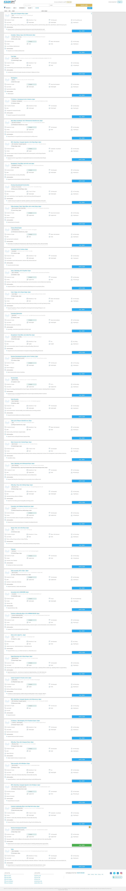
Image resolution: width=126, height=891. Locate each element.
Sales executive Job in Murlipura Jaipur (20, 763)
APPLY (89, 8)
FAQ (102, 874)
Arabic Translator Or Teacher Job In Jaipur (21, 677)
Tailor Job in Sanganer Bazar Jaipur (19, 13)
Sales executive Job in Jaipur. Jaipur (19, 570)
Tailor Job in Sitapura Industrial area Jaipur (21, 420)
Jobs (9, 10)
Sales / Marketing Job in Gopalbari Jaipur (21, 270)
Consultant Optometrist (16, 313)
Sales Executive (14, 399)
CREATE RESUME (80, 873)
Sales (12, 849)
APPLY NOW (82, 74)
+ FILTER (37, 7)
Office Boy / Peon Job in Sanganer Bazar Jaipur (22, 742)
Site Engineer (14, 77)
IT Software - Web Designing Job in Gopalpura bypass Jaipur (25, 720)
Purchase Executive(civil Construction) (20, 185)
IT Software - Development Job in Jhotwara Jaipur (23, 99)
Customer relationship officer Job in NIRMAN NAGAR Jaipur (25, 613)
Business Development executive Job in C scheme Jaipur (24, 356)
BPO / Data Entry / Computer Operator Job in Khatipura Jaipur (25, 785)
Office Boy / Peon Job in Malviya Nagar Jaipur (22, 485)
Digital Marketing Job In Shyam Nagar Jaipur (21, 656)
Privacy (99, 874)
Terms (96, 874)
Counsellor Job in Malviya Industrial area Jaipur (22, 506)
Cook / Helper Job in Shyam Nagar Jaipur (21, 292)
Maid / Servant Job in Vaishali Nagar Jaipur (21, 442)
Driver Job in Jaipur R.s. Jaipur (18, 635)
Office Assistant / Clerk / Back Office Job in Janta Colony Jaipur (26, 206)
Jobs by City (7, 873)
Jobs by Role (37, 873)
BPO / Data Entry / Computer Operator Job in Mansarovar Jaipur (26, 699)
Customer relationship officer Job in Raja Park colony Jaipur (25, 806)
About (89, 874)
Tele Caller (13, 56)
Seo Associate (14, 377)
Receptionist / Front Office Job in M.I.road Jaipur (22, 163)
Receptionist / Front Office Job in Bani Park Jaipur (23, 335)
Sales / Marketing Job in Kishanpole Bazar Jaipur (22, 463)
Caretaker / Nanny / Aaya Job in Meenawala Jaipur (23, 35)
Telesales (13, 549)
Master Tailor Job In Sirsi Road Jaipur (20, 527)
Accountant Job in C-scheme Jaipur (19, 249)
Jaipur (13, 10)
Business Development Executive (19, 827)
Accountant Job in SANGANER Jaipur (20, 592)
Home (6, 10)
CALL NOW (81, 31)
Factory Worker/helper (16, 227)
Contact (92, 874)
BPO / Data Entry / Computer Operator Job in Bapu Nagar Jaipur (26, 142)
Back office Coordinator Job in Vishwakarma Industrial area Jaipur (27, 120)
